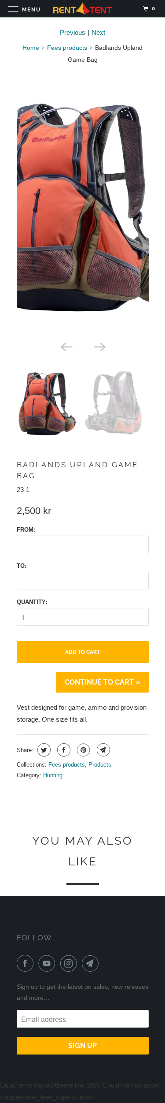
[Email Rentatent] (92, 963)
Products (99, 764)
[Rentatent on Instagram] (70, 963)
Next (98, 32)
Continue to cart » (102, 682)
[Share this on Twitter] (43, 749)
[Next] (99, 346)
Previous (72, 32)
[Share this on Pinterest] (82, 749)
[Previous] (66, 346)
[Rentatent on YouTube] (48, 963)
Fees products (67, 47)
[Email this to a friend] (102, 749)
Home (30, 47)
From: (26, 529)
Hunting (52, 775)
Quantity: (32, 602)
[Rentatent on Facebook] (27, 963)
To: (21, 566)
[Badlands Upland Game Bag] (83, 204)
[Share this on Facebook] (62, 749)
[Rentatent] (82, 8)
